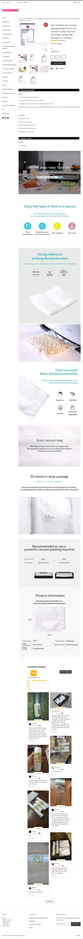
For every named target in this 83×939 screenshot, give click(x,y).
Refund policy (6, 922)
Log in (20, 2)
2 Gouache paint (7, 34)
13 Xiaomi (5, 81)
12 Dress (5, 77)
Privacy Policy (6, 925)
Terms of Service (6, 920)
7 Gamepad (5, 56)
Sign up (25, 2)
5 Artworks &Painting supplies (9, 47)
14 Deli (4, 85)
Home (4, 18)
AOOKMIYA (13, 935)
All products (5, 22)
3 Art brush (5, 38)
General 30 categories (9, 105)
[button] (58, 40)
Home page (5, 924)
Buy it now (58, 63)
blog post (5, 101)
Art (9, 109)
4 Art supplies (6, 42)
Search (4, 918)
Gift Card (5, 97)
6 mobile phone (6, 52)
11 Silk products (7, 73)
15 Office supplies (9, 89)
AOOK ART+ (6, 113)
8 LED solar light (7, 60)
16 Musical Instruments (9, 93)
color (52, 48)
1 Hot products (6, 30)
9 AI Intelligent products (9, 65)
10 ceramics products (8, 69)
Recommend (6, 26)
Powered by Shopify (20, 935)
